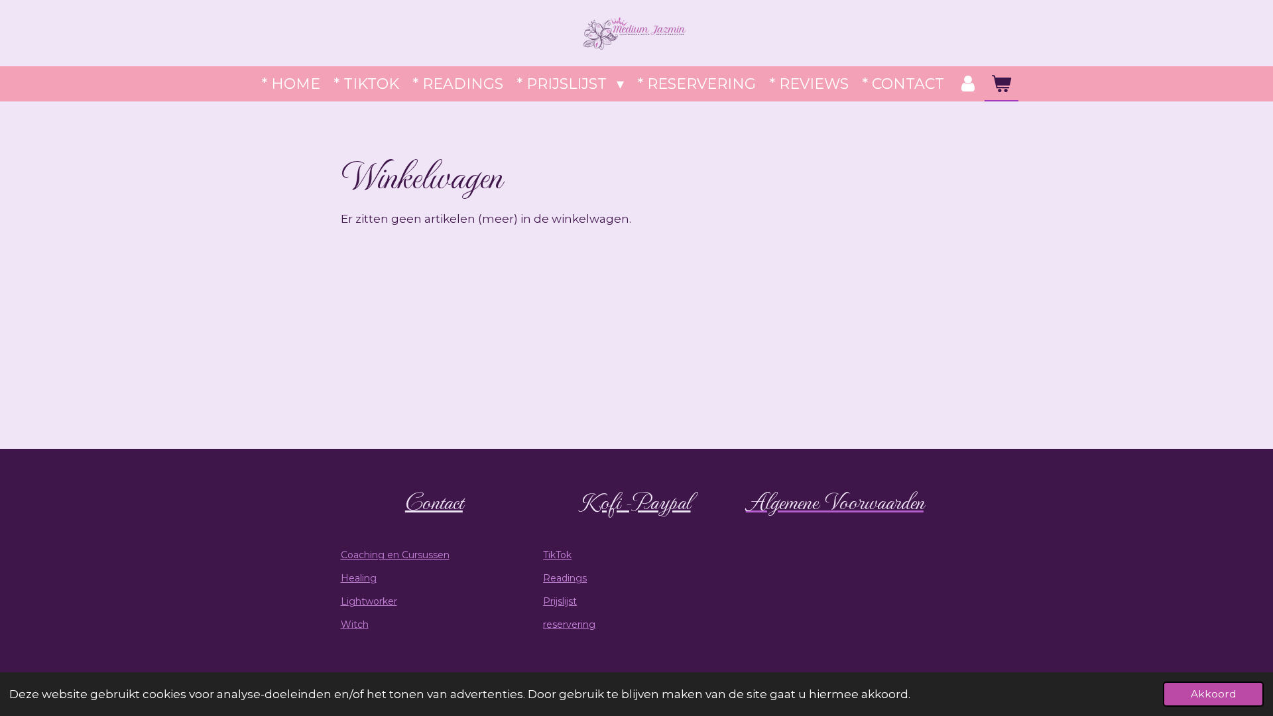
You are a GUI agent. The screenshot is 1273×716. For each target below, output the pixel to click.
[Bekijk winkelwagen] (1001, 83)
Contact (434, 501)
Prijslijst (560, 601)
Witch (355, 624)
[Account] (968, 83)
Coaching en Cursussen (395, 555)
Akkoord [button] (1213, 693)
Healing (359, 578)
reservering (569, 624)
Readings (565, 578)
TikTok (557, 555)
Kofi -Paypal (636, 501)
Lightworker (369, 601)
